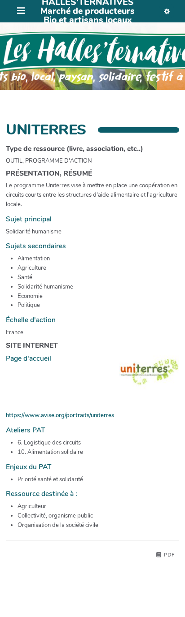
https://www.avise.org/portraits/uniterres (60, 415)
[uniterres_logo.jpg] (144, 376)
